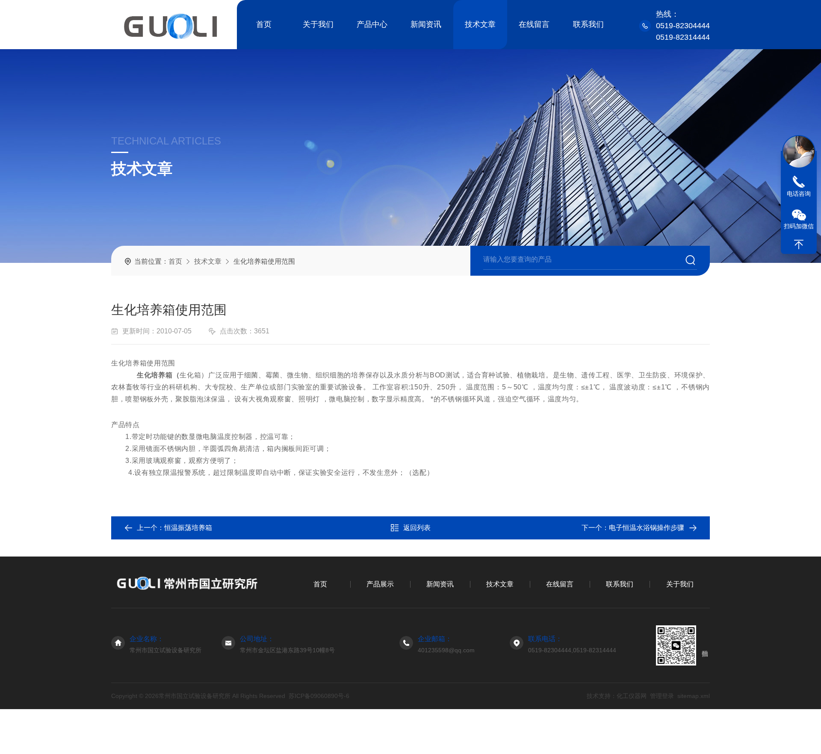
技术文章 (480, 24)
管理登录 (662, 695)
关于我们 (318, 24)
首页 (264, 24)
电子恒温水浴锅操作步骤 (646, 527)
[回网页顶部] (799, 244)
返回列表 (417, 527)
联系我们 (588, 24)
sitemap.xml (693, 695)
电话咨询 (799, 193)
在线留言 (534, 24)
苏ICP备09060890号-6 (319, 695)
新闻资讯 (425, 24)
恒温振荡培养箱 (188, 527)
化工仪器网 (632, 695)
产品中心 (372, 24)
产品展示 (380, 584)
